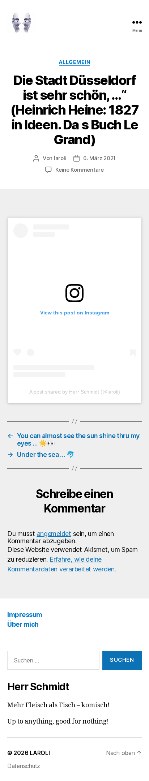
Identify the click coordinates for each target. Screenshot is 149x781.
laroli (60, 158)
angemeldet (54, 533)
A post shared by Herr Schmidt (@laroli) (74, 392)
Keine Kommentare (79, 169)
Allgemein (74, 62)
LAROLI (40, 752)
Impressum (24, 614)
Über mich (23, 624)
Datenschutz (23, 765)
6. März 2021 (99, 158)
